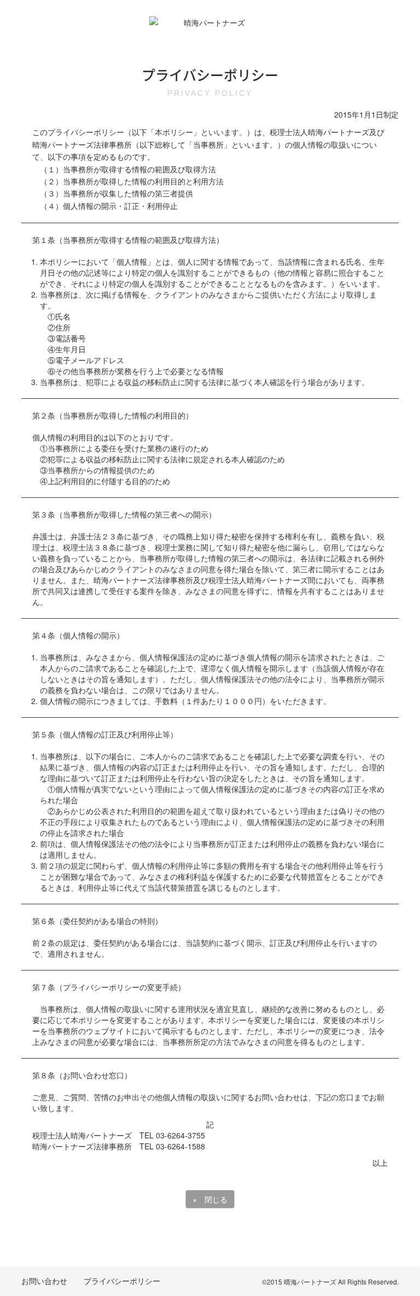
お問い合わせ (44, 1280)
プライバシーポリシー (122, 1280)
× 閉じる (210, 1199)
